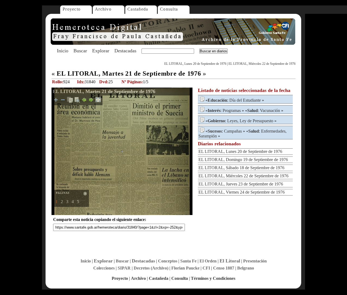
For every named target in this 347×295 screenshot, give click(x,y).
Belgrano (245, 268)
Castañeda (137, 9)
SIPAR (124, 268)
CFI (206, 268)
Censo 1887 (223, 268)
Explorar (100, 50)
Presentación (255, 261)
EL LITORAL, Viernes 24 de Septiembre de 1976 (241, 192)
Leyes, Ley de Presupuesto (250, 120)
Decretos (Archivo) (151, 268)
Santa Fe (188, 261)
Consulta (169, 9)
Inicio (62, 50)
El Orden (208, 261)
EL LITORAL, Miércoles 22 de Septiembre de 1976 (262, 64)
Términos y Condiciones (213, 278)
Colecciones (104, 268)
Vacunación (270, 110)
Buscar (80, 50)
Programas (232, 110)
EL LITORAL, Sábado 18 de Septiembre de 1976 (241, 167)
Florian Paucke (185, 268)
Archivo (103, 9)
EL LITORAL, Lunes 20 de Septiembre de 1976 (195, 64)
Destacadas (125, 50)
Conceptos (167, 261)
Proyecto (72, 9)
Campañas (233, 131)
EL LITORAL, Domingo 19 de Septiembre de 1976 (243, 159)
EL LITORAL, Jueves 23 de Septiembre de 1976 (240, 184)
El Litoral (230, 261)
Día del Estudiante (245, 100)
